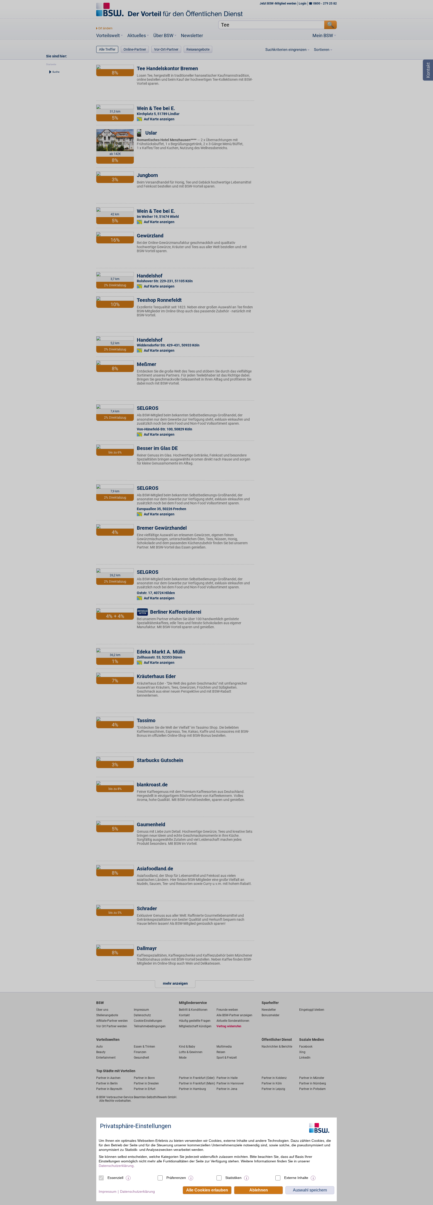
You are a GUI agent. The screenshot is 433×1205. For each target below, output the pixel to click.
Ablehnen (258, 1190)
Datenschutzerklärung (116, 1166)
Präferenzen (176, 1178)
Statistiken (233, 1178)
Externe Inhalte (296, 1178)
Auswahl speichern (310, 1190)
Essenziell (115, 1178)
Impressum (108, 1191)
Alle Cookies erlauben (207, 1190)
